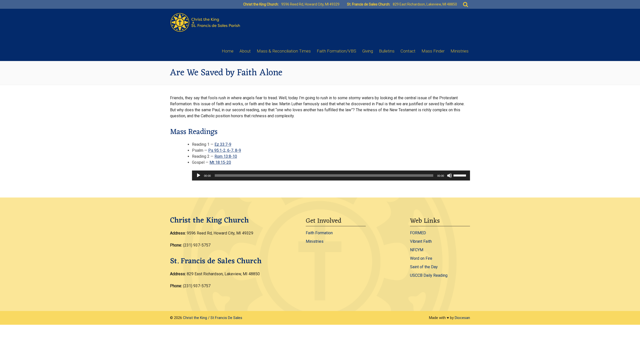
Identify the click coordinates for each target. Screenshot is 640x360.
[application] (331, 175)
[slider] (461, 175)
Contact (408, 51)
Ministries (459, 51)
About (245, 51)
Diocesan (462, 318)
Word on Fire (421, 258)
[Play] (198, 175)
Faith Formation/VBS (336, 51)
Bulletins (386, 51)
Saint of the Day (424, 266)
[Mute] (449, 175)
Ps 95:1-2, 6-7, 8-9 (224, 150)
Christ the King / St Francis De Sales (212, 318)
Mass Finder (433, 51)
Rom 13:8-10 (225, 156)
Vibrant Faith (421, 241)
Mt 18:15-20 (220, 162)
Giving (367, 51)
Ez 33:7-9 (222, 144)
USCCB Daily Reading (429, 275)
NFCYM (416, 250)
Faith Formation (319, 232)
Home (228, 51)
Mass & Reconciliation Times (284, 51)
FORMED (418, 232)
